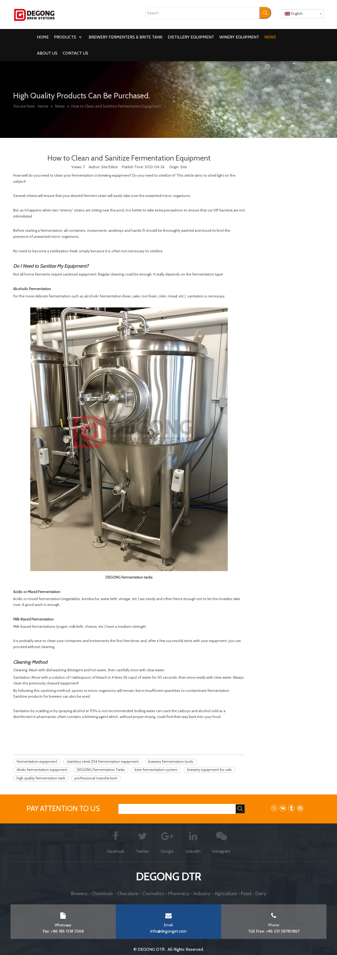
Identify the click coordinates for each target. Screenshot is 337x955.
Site (183, 167)
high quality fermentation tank (41, 778)
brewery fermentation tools (170, 761)
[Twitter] (274, 808)
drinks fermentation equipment (42, 769)
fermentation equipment (37, 761)
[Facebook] (300, 808)
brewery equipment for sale (209, 769)
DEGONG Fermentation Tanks (101, 769)
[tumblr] (291, 808)
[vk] (282, 808)
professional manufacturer (96, 778)
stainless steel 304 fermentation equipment (103, 761)
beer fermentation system (156, 769)
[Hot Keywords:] (265, 13)
